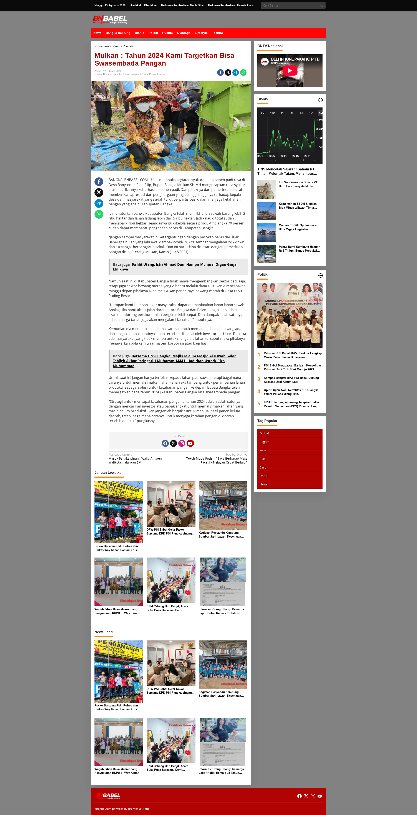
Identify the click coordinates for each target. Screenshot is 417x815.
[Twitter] (173, 443)
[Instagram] (181, 443)
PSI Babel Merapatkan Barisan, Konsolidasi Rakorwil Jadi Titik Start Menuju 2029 (293, 367)
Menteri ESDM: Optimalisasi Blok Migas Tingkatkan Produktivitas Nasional (298, 227)
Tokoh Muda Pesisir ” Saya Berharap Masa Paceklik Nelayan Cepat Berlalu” (216, 458)
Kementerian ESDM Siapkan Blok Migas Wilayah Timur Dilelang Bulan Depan (298, 206)
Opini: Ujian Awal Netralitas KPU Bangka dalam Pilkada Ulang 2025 (291, 392)
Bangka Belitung (102, 74)
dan (262, 459)
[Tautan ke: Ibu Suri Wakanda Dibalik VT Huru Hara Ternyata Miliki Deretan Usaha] (266, 189)
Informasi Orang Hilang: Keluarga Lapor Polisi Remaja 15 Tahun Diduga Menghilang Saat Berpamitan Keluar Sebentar (221, 611)
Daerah (117, 74)
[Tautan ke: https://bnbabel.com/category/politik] (320, 275)
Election (126, 74)
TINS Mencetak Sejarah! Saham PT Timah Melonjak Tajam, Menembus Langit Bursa (285, 171)
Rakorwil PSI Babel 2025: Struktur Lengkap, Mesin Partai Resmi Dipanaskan (293, 355)
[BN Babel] (110, 19)
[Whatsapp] (243, 72)
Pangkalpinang (157, 74)
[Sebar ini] (220, 72)
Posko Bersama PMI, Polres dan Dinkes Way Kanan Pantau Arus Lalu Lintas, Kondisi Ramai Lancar (117, 548)
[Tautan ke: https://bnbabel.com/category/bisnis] (320, 100)
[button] (322, 5)
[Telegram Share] (235, 72)
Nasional (136, 74)
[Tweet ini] (228, 72)
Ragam (265, 442)
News (145, 74)
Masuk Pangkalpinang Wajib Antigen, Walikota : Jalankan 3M (135, 458)
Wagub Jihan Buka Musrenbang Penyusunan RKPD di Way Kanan (116, 611)
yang (263, 450)
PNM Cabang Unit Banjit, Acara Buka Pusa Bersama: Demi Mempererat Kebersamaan (167, 608)
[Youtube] (190, 443)
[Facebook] (165, 443)
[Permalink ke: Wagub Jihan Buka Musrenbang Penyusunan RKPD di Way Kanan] (118, 582)
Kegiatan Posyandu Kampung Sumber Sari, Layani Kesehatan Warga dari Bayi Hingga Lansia (220, 535)
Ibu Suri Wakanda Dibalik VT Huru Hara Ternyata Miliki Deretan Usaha (298, 184)
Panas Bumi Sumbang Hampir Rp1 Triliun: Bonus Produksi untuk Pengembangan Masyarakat (299, 249)
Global (264, 433)
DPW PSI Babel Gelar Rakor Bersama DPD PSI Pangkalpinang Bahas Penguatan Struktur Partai (169, 532)
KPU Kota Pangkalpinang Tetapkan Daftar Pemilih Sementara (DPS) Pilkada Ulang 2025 (291, 404)
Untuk (264, 476)
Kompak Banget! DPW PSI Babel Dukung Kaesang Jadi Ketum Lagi (291, 379)
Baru (263, 467)
